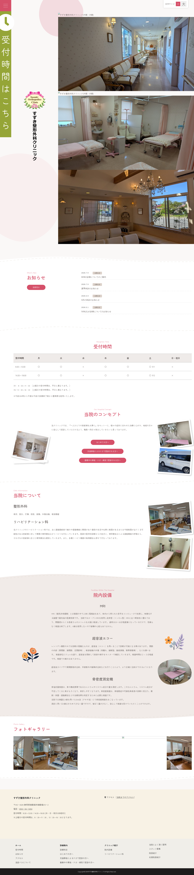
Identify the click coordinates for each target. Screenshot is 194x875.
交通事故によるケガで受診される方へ (102, 451)
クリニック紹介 (111, 845)
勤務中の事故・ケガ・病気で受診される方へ (103, 460)
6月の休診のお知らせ (90, 300)
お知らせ (19, 854)
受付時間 (19, 849)
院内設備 (108, 849)
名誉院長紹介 (155, 857)
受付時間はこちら (5, 84)
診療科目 (64, 849)
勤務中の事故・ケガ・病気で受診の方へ (77, 862)
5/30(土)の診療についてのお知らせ (96, 312)
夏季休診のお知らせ (90, 288)
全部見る (36, 287)
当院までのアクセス (125, 797)
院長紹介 (153, 853)
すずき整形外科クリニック (96, 872)
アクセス (19, 858)
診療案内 (64, 845)
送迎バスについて (23, 862)
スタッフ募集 (155, 848)
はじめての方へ (102, 442)
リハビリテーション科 (114, 854)
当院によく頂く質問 (157, 844)
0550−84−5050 (25, 808)
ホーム (18, 845)
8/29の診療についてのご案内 (93, 277)
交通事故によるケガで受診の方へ (74, 858)
